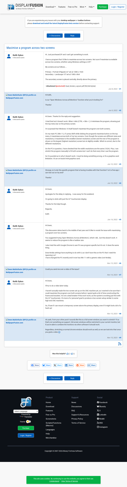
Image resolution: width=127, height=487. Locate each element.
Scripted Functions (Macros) (53, 424)
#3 (120, 164)
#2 (120, 110)
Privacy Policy (77, 419)
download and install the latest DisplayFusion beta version (56, 23)
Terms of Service (78, 423)
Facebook (103, 402)
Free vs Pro (72, 7)
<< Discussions (54, 36)
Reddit (102, 419)
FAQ (73, 411)
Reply (72, 36)
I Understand (54, 481)
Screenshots (51, 419)
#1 (120, 89)
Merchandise (51, 438)
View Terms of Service (69, 481)
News (73, 402)
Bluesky (102, 406)
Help (48, 434)
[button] (24, 6)
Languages (50, 430)
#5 (120, 220)
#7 (120, 275)
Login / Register (117, 7)
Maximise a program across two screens (31, 48)
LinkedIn (102, 415)
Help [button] (91, 7)
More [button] (82, 7)
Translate (28, 417)
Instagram (103, 427)
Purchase (103, 7)
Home (48, 402)
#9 (120, 338)
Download (50, 406)
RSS (101, 423)
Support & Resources (80, 415)
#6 (120, 263)
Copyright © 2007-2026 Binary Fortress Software (63, 451)
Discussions (76, 406)
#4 (120, 183)
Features (61, 7)
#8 (120, 314)
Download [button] (50, 7)
